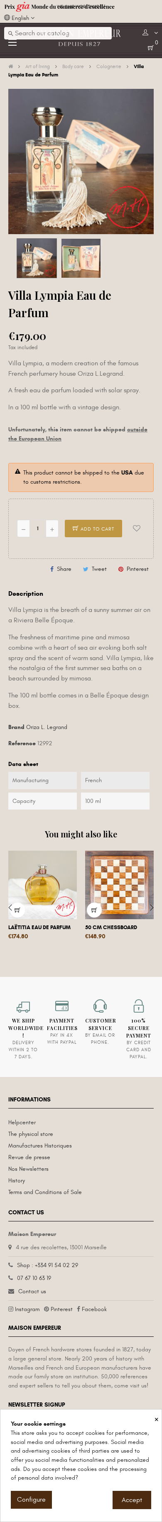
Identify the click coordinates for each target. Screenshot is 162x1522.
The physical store (30, 1134)
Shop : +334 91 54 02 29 (47, 1265)
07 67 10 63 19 (34, 1278)
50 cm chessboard (111, 927)
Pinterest (138, 569)
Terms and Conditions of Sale (45, 1192)
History (16, 1180)
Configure (31, 1499)
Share (64, 569)
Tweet (99, 569)
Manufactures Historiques (40, 1145)
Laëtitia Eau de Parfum (39, 927)
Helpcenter (22, 1122)
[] (94, 910)
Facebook (94, 1309)
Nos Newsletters (28, 1168)
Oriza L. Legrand (46, 727)
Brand (16, 727)
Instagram (27, 1309)
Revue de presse (29, 1157)
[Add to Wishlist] (136, 528)
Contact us (32, 1291)
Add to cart (96, 529)
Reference (22, 743)
